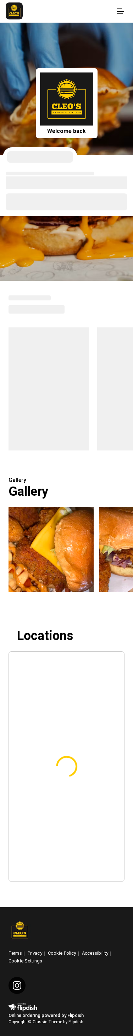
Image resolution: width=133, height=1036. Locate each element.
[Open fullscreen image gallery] (51, 549)
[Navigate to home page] (59, 11)
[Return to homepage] (20, 930)
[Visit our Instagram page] (17, 985)
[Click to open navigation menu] (120, 11)
